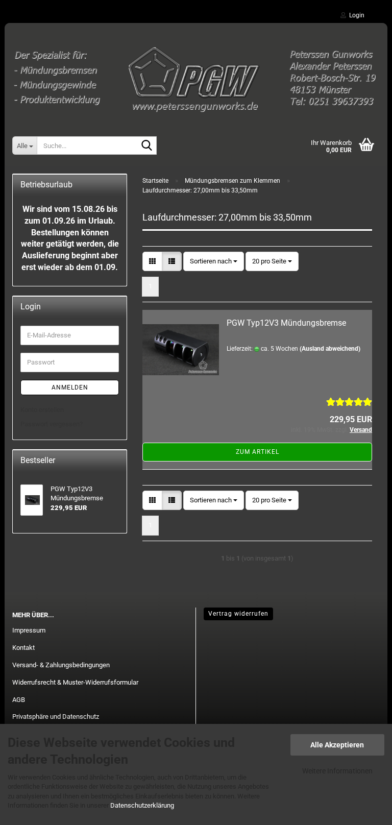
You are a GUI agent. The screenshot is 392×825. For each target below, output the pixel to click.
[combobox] (213, 262)
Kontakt (23, 647)
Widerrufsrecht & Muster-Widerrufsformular (75, 682)
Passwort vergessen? (51, 424)
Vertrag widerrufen (238, 613)
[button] (152, 262)
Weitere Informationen (337, 771)
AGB (18, 699)
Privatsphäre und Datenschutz (55, 716)
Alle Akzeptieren (337, 745)
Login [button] (355, 15)
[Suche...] (147, 146)
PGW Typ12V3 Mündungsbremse (286, 323)
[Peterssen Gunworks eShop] (196, 74)
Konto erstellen (42, 410)
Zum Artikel (257, 451)
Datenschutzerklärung (142, 805)
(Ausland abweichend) (330, 348)
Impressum (28, 630)
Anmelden (70, 387)
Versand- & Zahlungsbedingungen (61, 665)
